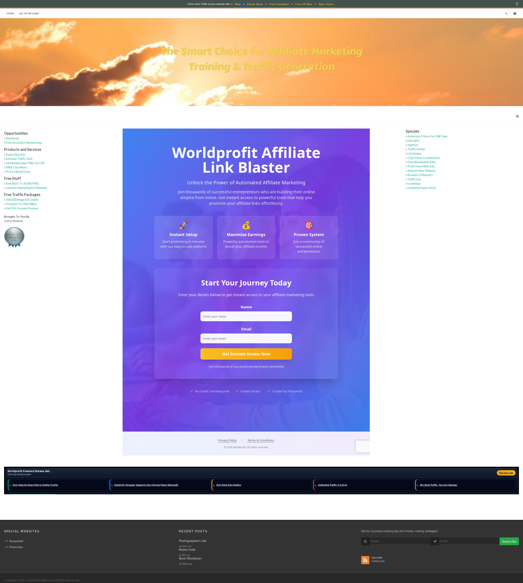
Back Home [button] (326, 4)
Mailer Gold (187, 549)
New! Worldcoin (190, 558)
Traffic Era (414, 179)
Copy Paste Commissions (424, 157)
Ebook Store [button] (255, 4)
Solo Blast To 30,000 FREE (22, 183)
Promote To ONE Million (21, 204)
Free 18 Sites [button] (303, 4)
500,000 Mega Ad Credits (22, 199)
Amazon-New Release (422, 170)
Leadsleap (414, 183)
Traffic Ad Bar (416, 149)
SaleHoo (413, 145)
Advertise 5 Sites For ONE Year (427, 136)
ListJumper (415, 153)
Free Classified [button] (279, 4)
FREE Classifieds (16, 167)
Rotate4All (16, 541)
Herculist (413, 140)
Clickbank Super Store (422, 187)
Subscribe (509, 541)
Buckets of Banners (420, 175)
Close (517, 4)
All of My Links (29, 13)
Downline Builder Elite (422, 162)
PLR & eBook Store (18, 171)
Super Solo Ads (15, 154)
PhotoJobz (16, 547)
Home (10, 13)
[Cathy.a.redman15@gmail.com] (515, 13)
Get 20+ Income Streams (22, 208)
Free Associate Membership (24, 142)
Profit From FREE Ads (421, 166)
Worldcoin (12, 138)
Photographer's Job (192, 541)
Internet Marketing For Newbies (26, 187)
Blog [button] (238, 4)
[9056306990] (506, 13)
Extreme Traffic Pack (19, 158)
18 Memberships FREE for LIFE (25, 163)
